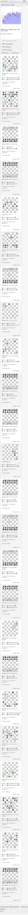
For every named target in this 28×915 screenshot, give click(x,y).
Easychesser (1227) (11, 889)
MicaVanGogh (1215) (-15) (13, 77)
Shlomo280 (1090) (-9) (12, 254)
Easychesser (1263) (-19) (12, 114)
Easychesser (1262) (11, 183)
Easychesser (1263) (11, 148)
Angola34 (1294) (11, 605)
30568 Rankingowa (7, 44)
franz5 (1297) (10, 676)
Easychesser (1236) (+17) (13, 325)
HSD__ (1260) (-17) (11, 323)
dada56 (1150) (11, 394)
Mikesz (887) (10, 146)
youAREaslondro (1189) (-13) (13, 712)
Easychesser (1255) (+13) (13, 714)
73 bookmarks (15, 53)
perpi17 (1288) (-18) (12, 748)
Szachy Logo (24, 906)
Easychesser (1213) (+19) (13, 855)
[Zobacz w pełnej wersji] (10, 64)
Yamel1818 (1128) (11, 182)
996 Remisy (5, 53)
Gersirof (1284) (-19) (12, 854)
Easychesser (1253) (11, 289)
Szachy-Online (4, 1)
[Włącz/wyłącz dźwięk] (27, 1)
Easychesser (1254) (11, 395)
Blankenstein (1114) (11, 535)
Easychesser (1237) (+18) (13, 749)
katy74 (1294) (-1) (11, 217)
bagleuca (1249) (11, 288)
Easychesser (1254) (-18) (12, 361)
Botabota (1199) (11, 499)
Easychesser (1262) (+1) (12, 219)
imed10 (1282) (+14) (12, 818)
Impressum (3, 909)
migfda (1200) (10, 571)
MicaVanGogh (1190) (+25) (13, 112)
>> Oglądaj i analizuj (16, 88)
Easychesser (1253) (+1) (12, 466)
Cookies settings (4, 906)
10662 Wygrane (6, 47)
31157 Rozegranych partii (9, 41)
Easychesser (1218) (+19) (13, 785)
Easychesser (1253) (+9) (12, 255)
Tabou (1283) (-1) (11, 464)
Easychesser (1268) (11, 677)
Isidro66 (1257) (11, 429)
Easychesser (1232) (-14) (12, 820)
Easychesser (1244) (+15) (13, 79)
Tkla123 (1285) (11, 888)
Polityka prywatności (14, 906)
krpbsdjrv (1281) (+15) (12, 642)
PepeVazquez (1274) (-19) (13, 783)
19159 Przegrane (7, 50)
